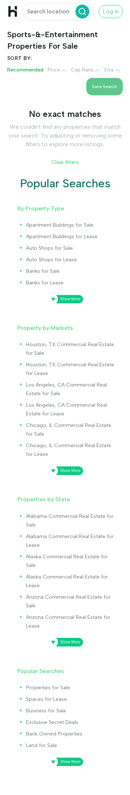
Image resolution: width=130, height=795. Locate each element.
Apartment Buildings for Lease (62, 236)
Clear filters (65, 162)
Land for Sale (41, 745)
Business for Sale (46, 711)
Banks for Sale (43, 271)
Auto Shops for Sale (49, 248)
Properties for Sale (48, 688)
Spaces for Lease (46, 699)
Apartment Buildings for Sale (60, 225)
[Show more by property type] (65, 299)
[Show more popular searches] (65, 761)
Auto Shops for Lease (51, 260)
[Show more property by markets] (65, 470)
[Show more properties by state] (65, 642)
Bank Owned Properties (54, 734)
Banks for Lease (45, 283)
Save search (104, 86)
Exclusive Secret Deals (52, 722)
